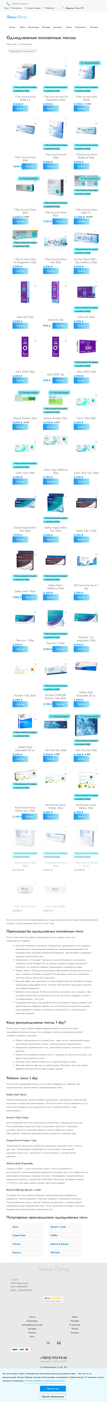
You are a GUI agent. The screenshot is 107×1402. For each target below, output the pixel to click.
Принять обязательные (53, 1396)
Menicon (17, 1252)
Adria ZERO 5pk (55, 374)
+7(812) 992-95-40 (53, 1358)
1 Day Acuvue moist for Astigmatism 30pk (55, 98)
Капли (22, 27)
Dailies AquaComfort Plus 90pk (55, 529)
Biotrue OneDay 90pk (55, 418)
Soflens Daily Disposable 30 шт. (86, 693)
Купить (20, 108)
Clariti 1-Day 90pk (25, 473)
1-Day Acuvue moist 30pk (25, 158)
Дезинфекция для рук (32, 1324)
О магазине (80, 27)
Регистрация (17, 8)
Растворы (46, 27)
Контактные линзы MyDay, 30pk (56, 806)
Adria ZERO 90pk (86, 372)
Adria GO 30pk (25, 317)
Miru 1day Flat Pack (25, 906)
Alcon (15, 1226)
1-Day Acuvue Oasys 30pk (25, 211)
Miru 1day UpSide (55, 906)
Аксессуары (33, 27)
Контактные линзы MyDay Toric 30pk (25, 809)
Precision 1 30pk (25, 640)
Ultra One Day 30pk (55, 750)
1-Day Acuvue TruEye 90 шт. (86, 864)
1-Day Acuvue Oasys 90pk (56, 213)
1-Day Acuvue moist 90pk (55, 156)
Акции (69, 27)
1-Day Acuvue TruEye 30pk (55, 864)
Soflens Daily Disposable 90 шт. (25, 748)
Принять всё (53, 1388)
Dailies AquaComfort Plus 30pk (25, 529)
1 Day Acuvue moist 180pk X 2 (25, 98)
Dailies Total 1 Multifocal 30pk (55, 586)
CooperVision (19, 1235)
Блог (32, 1336)
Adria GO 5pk (55, 320)
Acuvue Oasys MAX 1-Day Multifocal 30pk (86, 260)
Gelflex (54, 1235)
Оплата (75, 1328)
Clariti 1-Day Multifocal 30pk (55, 471)
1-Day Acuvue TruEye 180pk (25, 864)
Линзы (12, 27)
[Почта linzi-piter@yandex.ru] (59, 1343)
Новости (32, 1332)
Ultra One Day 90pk (86, 750)
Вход (6, 8)
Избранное (49, 8)
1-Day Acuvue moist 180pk (86, 98)
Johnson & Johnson (60, 1243)
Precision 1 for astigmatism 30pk (86, 638)
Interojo (16, 1243)
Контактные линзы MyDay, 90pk (86, 806)
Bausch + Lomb (58, 1226)
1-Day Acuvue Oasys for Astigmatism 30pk (25, 260)
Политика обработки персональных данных (45, 1380)
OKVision (55, 1252)
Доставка (57, 27)
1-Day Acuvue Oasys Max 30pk (56, 260)
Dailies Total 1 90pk (25, 591)
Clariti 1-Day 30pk (86, 418)
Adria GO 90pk (86, 317)
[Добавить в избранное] (35, 61)
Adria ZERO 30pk (25, 372)
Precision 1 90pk (56, 643)
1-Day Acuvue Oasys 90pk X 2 (86, 211)
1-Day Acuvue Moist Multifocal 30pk (86, 156)
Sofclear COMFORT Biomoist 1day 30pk (55, 696)
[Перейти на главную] (17, 17)
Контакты (94, 27)
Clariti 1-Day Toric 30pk (86, 473)
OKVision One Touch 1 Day (86, 586)
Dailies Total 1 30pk (86, 531)
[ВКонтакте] (48, 1343)
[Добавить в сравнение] (34, 66)
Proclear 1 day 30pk (25, 695)
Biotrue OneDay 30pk (25, 418)
